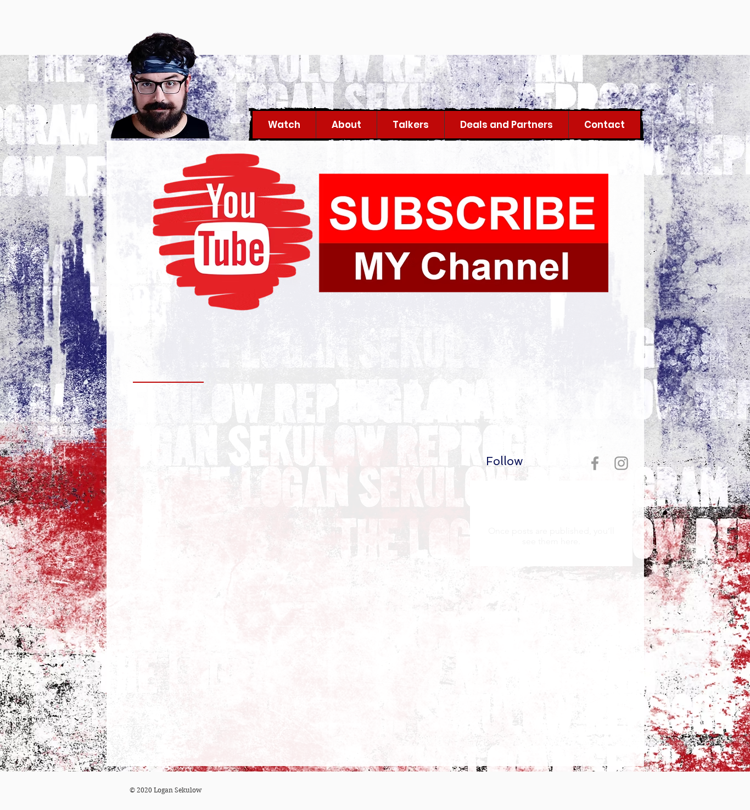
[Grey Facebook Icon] (595, 463)
